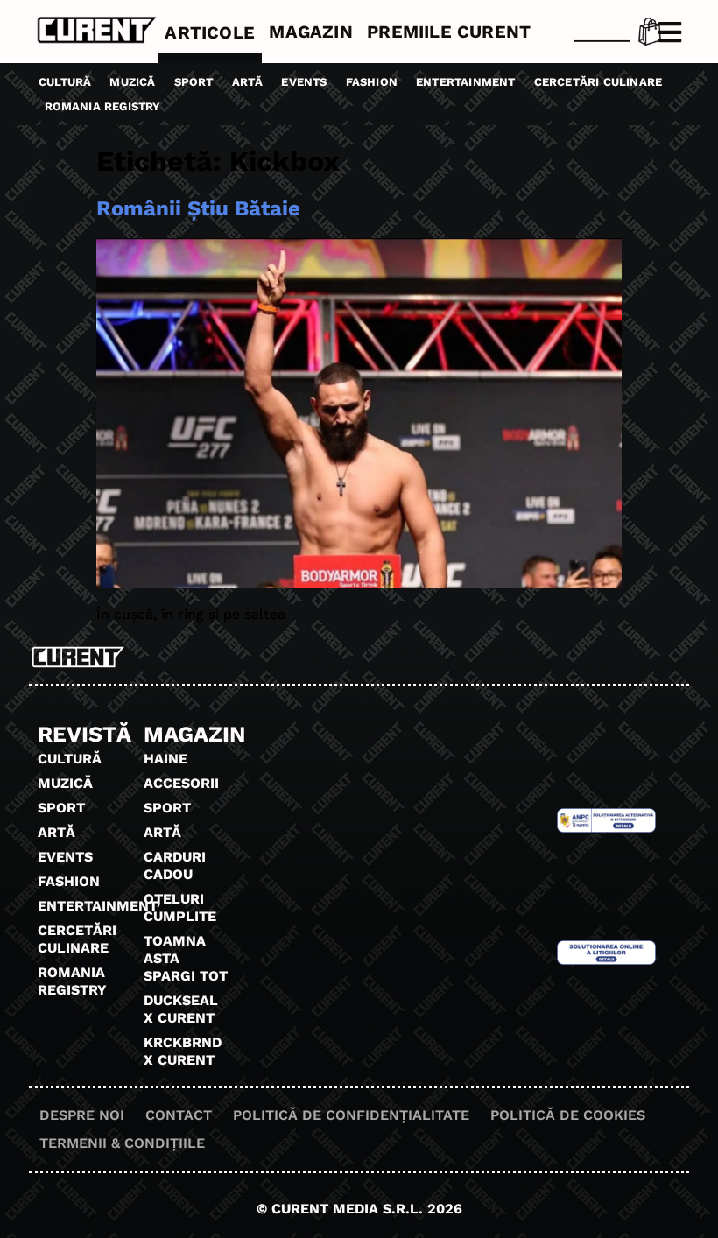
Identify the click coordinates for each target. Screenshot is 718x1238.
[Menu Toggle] (669, 32)
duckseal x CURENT (181, 1009)
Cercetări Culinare (598, 81)
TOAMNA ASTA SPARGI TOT (186, 958)
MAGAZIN (310, 31)
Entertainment (466, 81)
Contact (178, 1115)
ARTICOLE (210, 32)
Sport (194, 81)
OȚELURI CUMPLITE (180, 907)
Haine (165, 758)
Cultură (65, 81)
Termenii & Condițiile (122, 1143)
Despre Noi (81, 1115)
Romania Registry (103, 106)
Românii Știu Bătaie (198, 208)
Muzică (132, 81)
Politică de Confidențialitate (351, 1115)
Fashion (372, 81)
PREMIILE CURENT (449, 31)
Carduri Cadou (175, 865)
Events (304, 81)
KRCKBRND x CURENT (183, 1051)
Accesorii (181, 783)
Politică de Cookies (567, 1115)
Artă (248, 81)
